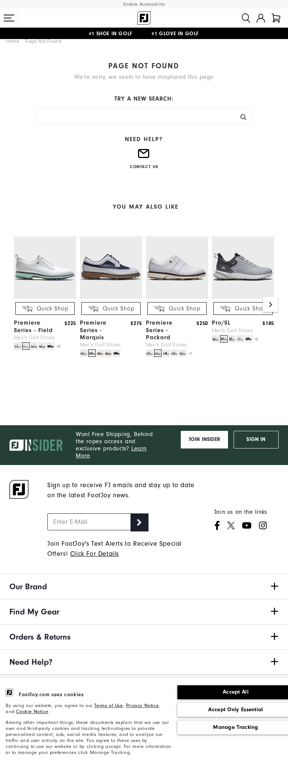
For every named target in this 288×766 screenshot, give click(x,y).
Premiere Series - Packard (159, 329)
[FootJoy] (144, 18)
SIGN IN (256, 439)
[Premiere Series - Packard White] (158, 353)
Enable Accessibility (144, 4)
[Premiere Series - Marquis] (111, 297)
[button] (9, 18)
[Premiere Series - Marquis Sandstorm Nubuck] (100, 353)
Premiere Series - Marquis (93, 329)
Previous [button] (17, 304)
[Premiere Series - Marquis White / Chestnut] (108, 353)
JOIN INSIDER (204, 439)
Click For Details (94, 554)
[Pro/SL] (243, 297)
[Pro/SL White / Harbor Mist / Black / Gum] (232, 339)
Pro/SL (221, 322)
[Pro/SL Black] (248, 339)
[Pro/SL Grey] (224, 339)
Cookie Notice (32, 711)
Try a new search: (144, 98)
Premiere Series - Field (33, 326)
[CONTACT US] (144, 156)
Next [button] (270, 304)
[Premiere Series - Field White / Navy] (42, 346)
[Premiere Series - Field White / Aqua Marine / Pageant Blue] (26, 346)
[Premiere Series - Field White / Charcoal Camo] (34, 346)
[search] (246, 18)
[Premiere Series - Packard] (177, 297)
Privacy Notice (142, 705)
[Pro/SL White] (240, 339)
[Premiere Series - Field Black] (50, 346)
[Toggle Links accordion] (144, 586)
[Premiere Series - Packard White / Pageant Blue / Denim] (166, 353)
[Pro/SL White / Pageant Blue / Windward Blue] (215, 339)
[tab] (276, 18)
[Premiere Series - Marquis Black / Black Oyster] (116, 353)
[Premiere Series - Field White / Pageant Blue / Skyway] (17, 346)
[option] (43, 293)
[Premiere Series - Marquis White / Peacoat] (92, 353)
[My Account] (261, 18)
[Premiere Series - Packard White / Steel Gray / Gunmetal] (174, 353)
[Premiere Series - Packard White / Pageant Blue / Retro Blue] (182, 353)
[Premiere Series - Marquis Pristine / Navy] (83, 353)
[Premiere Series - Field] (45, 297)
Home (13, 41)
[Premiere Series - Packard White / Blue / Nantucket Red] (149, 353)
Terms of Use (108, 705)
